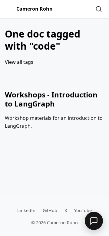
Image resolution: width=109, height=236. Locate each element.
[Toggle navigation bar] (9, 9)
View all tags (19, 62)
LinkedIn (26, 210)
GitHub (50, 210)
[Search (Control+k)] (98, 9)
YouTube (83, 210)
